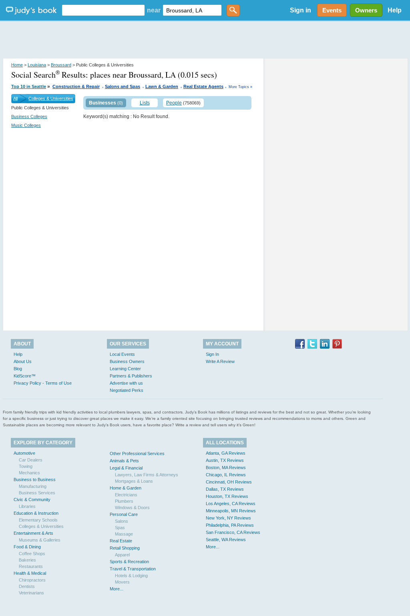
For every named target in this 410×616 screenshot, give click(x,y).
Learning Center (125, 368)
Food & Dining (27, 546)
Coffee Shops (32, 553)
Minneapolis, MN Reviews (231, 510)
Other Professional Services (137, 453)
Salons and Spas (122, 86)
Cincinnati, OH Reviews (229, 482)
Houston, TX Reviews (227, 496)
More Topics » (240, 87)
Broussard (61, 64)
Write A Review (220, 361)
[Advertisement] (205, 40)
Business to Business (35, 479)
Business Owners (127, 361)
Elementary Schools (38, 520)
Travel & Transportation (133, 568)
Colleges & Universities (50, 98)
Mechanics (29, 472)
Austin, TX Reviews (225, 460)
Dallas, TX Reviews (225, 489)
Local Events (122, 354)
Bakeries (27, 560)
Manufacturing (32, 486)
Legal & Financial (126, 468)
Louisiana (37, 64)
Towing (25, 466)
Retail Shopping (125, 548)
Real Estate (121, 540)
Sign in (300, 10)
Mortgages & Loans (134, 481)
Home (17, 64)
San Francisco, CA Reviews (233, 532)
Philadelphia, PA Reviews (230, 525)
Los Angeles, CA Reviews (230, 503)
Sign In (212, 354)
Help (395, 10)
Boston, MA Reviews (226, 467)
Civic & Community (32, 499)
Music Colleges (26, 125)
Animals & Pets (124, 460)
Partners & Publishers (131, 375)
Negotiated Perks (126, 390)
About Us (23, 361)
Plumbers (124, 501)
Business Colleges (29, 116)
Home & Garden (125, 488)
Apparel (122, 554)
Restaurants (31, 566)
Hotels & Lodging (131, 575)
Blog (18, 368)
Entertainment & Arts (33, 533)
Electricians (126, 494)
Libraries (27, 506)
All (15, 98)
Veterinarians (31, 592)
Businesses (102, 103)
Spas (120, 527)
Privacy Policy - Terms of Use (43, 383)
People (174, 103)
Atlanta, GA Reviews (225, 453)
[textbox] (103, 10)
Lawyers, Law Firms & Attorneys (146, 474)
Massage (124, 534)
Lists (145, 103)
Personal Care (124, 514)
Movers (122, 582)
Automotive (24, 453)
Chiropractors (32, 580)
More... (116, 588)
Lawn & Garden (161, 86)
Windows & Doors (132, 507)
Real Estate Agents (203, 86)
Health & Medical (30, 573)
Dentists (27, 586)
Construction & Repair (76, 86)
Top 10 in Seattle (28, 86)
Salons (121, 521)
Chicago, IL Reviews (226, 474)
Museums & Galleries (39, 540)
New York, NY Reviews (228, 518)
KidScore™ (25, 375)
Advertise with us (126, 383)
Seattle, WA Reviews (226, 539)
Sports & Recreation (129, 561)
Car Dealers (30, 459)
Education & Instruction (36, 513)
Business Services (37, 492)
